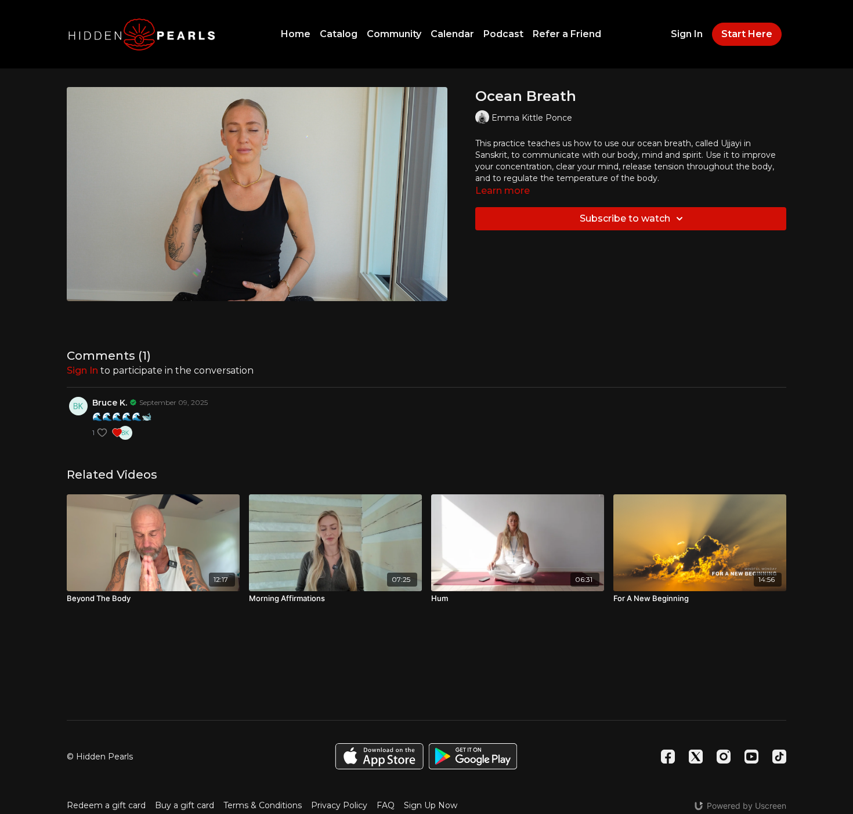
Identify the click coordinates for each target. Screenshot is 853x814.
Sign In (687, 33)
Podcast (503, 33)
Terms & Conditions (262, 805)
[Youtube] (751, 757)
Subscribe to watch (625, 218)
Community (394, 33)
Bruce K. (109, 402)
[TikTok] (779, 757)
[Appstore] (379, 756)
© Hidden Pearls (100, 757)
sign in (82, 370)
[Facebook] (668, 757)
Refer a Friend (567, 33)
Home (295, 33)
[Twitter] (696, 757)
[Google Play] (473, 756)
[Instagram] (724, 757)
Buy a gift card (184, 805)
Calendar (452, 33)
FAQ (386, 805)
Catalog (338, 33)
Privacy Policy (339, 805)
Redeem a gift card (106, 805)
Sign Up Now (430, 805)
